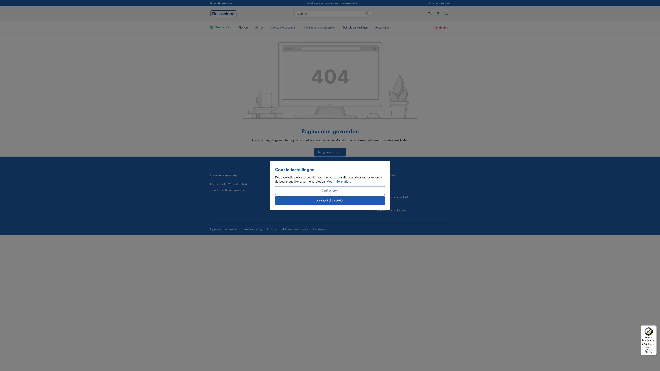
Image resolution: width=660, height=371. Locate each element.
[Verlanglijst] (430, 14)
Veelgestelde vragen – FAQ (391, 197)
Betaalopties (382, 204)
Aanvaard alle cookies (330, 201)
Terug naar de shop (330, 152)
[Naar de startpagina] (223, 13)
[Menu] (654, 327)
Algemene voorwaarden (224, 229)
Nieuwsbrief (382, 191)
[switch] (648, 351)
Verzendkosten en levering (390, 210)
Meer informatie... (339, 181)
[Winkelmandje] (446, 14)
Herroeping (319, 229)
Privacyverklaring (252, 229)
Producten (222, 27)
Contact (379, 184)
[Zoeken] (367, 13)
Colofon (272, 229)
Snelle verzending (223, 3)
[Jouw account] (438, 14)
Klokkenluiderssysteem (295, 229)
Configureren (330, 191)
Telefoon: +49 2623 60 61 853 (228, 184)
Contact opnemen (441, 3)
